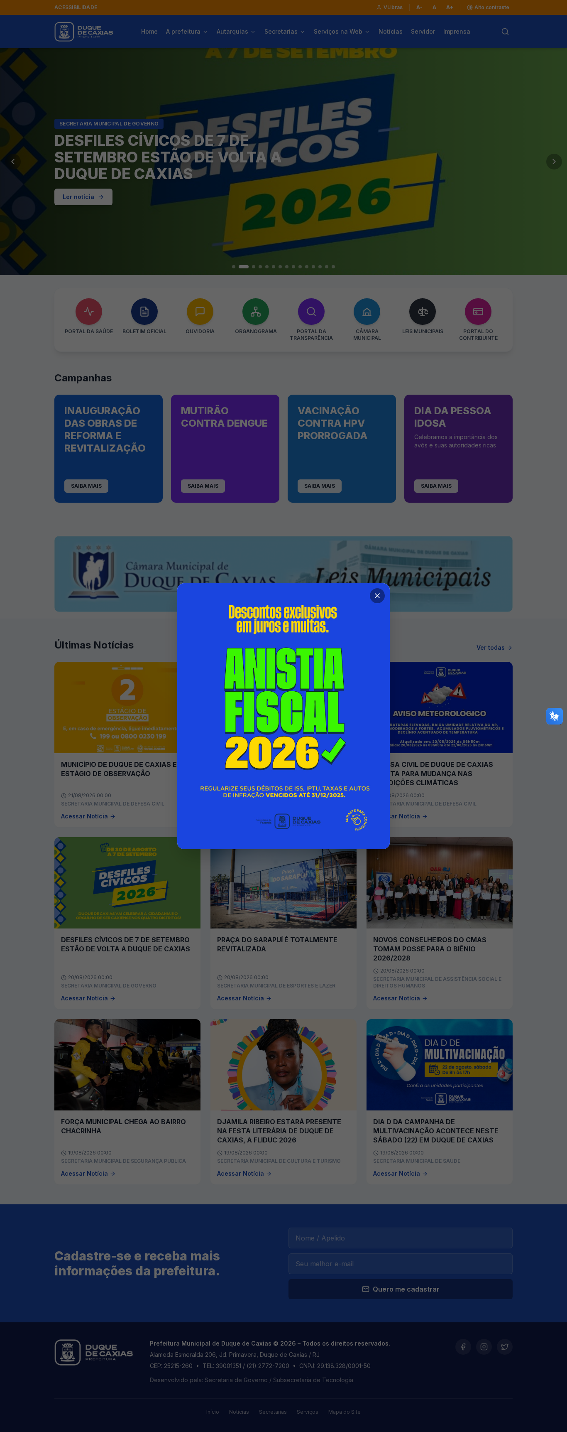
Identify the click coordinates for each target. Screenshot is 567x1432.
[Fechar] (377, 595)
